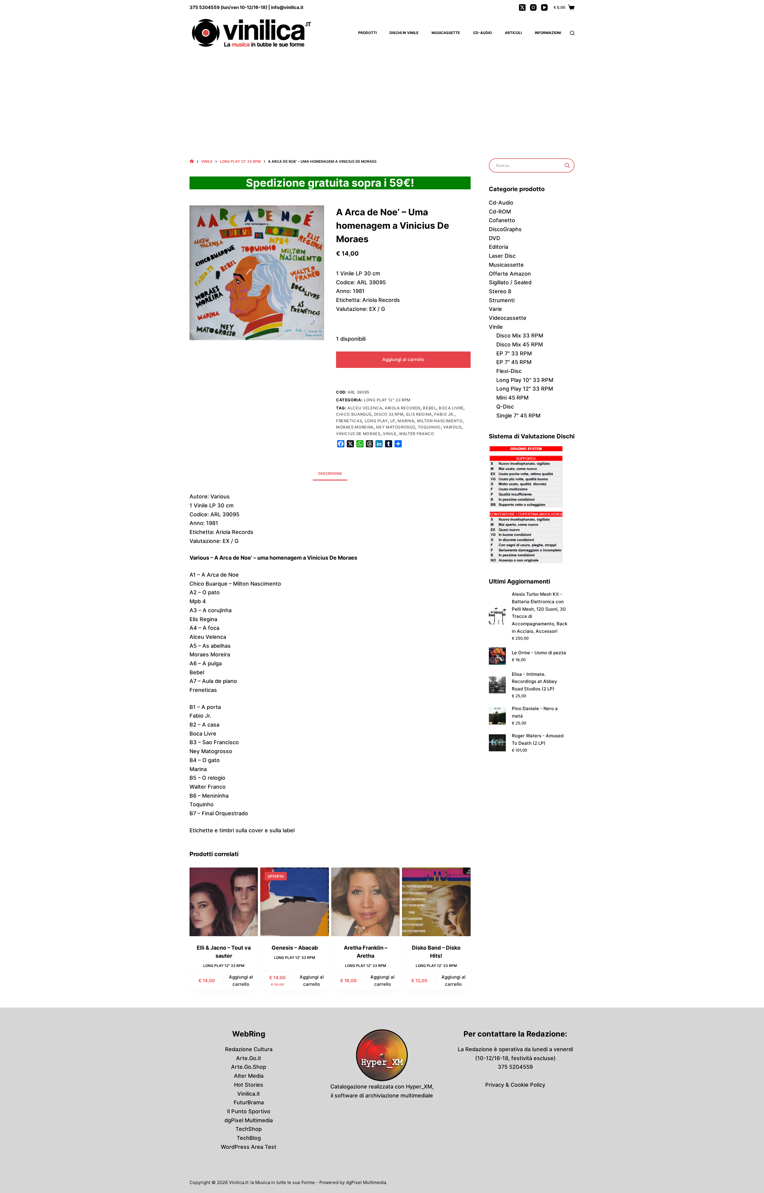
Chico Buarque (354, 414)
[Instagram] (533, 7)
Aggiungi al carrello (403, 359)
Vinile (390, 433)
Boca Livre (451, 408)
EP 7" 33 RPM (514, 353)
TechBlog (249, 1138)
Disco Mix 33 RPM (519, 335)
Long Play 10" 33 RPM (524, 380)
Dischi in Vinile (403, 32)
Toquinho (429, 427)
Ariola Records (402, 408)
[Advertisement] (382, 95)
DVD (494, 238)
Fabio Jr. (444, 414)
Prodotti (367, 32)
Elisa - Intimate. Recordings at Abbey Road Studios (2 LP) (534, 681)
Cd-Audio (482, 32)
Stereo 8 (500, 291)
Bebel (429, 408)
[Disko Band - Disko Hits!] (436, 902)
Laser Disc (502, 256)
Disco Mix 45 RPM (519, 344)
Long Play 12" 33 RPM (387, 399)
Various (452, 427)
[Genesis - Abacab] (294, 902)
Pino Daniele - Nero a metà (535, 712)
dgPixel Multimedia (248, 1120)
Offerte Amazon (510, 274)
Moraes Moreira (355, 427)
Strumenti (502, 300)
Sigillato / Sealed (510, 282)
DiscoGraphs (505, 229)
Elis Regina (419, 414)
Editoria (498, 247)
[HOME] (192, 161)
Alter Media (249, 1076)
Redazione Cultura (248, 1049)
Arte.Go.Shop (248, 1067)
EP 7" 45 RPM (514, 362)
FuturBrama (249, 1102)
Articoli (513, 32)
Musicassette (446, 32)
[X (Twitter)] (522, 7)
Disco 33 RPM (389, 414)
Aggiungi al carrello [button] (241, 980)
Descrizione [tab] (330, 473)
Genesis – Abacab (295, 948)
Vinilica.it (248, 1094)
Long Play (376, 420)
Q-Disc (505, 406)
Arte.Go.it (248, 1058)
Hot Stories (248, 1085)
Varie (495, 309)
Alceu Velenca (364, 408)
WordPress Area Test (248, 1147)
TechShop (248, 1129)
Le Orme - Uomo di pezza (539, 652)
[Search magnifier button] (567, 165)
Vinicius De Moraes (358, 433)
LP (392, 420)
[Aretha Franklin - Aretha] (365, 902)
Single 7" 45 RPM (518, 415)
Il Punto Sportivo (248, 1111)
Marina (406, 420)
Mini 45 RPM (512, 397)
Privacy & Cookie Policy (515, 1085)
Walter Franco (416, 433)
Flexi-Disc (509, 371)
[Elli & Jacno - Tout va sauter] (224, 902)
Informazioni (548, 32)
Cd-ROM (500, 211)
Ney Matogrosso (395, 427)
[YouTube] (544, 7)
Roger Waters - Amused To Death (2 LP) (537, 739)
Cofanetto (502, 220)
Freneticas (349, 420)
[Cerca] (572, 33)
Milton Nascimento (440, 420)
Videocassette (507, 318)
